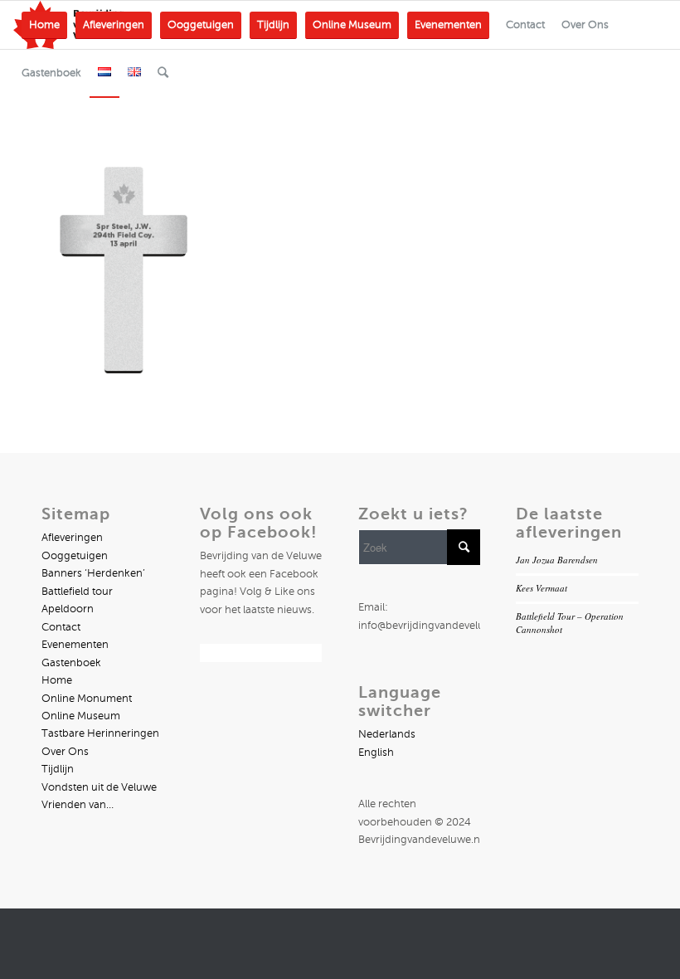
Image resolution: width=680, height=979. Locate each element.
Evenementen (75, 644)
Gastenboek (71, 663)
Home (56, 680)
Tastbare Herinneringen (100, 733)
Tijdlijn (57, 769)
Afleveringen (72, 537)
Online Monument (86, 698)
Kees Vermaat (541, 588)
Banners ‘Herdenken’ (93, 573)
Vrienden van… (77, 805)
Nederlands (386, 734)
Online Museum (80, 716)
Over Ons (65, 751)
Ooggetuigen (74, 556)
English (376, 752)
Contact (60, 627)
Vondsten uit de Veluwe (99, 787)
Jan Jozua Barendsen (557, 559)
